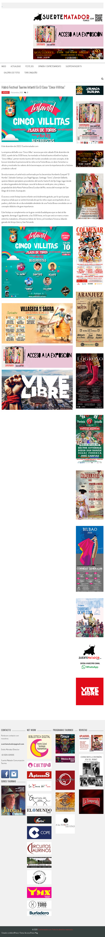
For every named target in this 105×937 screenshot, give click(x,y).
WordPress (14, 933)
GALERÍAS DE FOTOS (12, 72)
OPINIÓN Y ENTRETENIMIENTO (49, 66)
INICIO (4, 66)
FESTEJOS (29, 66)
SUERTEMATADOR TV (74, 66)
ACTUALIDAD (16, 66)
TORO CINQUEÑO (30, 72)
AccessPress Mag (31, 933)
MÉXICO (5, 92)
